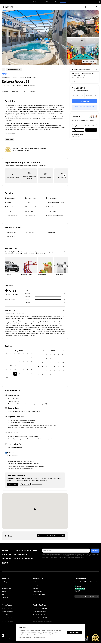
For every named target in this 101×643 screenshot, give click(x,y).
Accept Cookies (74, 632)
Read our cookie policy (25, 637)
